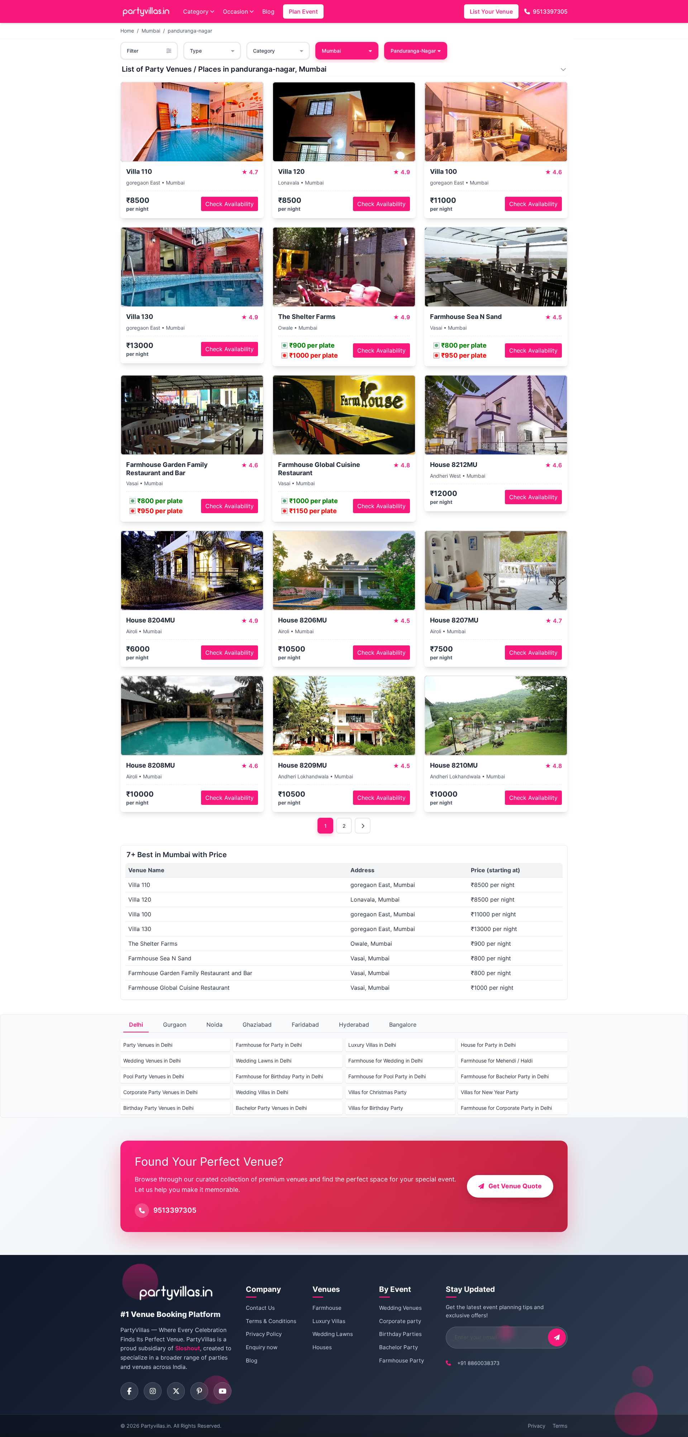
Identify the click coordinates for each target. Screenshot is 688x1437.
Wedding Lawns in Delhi (263, 1061)
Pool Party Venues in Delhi (153, 1076)
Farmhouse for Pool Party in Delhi (387, 1076)
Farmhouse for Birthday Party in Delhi (279, 1076)
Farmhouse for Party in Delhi (269, 1045)
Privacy (536, 1426)
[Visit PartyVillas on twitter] (176, 1391)
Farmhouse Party (401, 1360)
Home (127, 31)
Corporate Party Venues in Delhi (160, 1092)
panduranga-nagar (190, 31)
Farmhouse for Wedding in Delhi (385, 1061)
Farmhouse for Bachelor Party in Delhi (505, 1076)
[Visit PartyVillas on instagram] (153, 1391)
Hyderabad (354, 1024)
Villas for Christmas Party (377, 1092)
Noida (214, 1024)
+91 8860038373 (478, 1363)
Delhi (136, 1024)
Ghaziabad (257, 1024)
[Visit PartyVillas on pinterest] (199, 1391)
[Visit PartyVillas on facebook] (129, 1391)
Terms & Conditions (271, 1321)
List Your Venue (491, 11)
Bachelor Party (398, 1347)
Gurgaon (174, 1024)
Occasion (235, 11)
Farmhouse (326, 1307)
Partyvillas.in (156, 1426)
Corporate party (400, 1321)
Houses (322, 1347)
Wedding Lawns (332, 1334)
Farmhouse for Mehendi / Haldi (496, 1061)
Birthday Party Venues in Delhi (158, 1108)
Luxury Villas (328, 1321)
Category (196, 11)
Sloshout (187, 1348)
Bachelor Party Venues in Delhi (271, 1108)
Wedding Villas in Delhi (262, 1092)
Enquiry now (261, 1347)
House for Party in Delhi (488, 1045)
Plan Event (303, 11)
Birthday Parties (400, 1334)
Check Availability (229, 203)
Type (196, 51)
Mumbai (151, 31)
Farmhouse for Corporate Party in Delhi (506, 1108)
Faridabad (305, 1024)
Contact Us (260, 1307)
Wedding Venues (400, 1307)
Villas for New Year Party (490, 1092)
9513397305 (550, 11)
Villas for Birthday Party (375, 1108)
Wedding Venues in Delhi (152, 1061)
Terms (560, 1426)
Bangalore (402, 1024)
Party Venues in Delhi (147, 1045)
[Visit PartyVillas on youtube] (222, 1391)
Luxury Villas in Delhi (372, 1045)
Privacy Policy (264, 1334)
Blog (268, 11)
